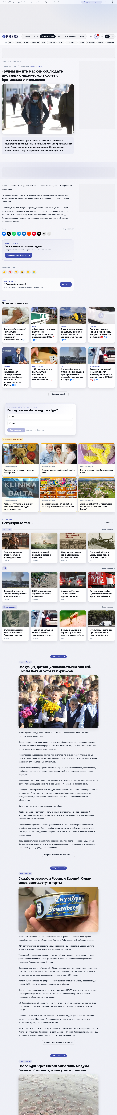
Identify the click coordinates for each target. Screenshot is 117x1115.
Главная (27, 36)
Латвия (26, 42)
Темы (5, 42)
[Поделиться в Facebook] (4, 234)
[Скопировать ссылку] (49, 234)
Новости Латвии (48, 36)
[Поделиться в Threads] (39, 234)
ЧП (4, 568)
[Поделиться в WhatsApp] (14, 234)
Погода (18, 42)
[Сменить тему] (101, 36)
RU (107, 36)
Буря (43, 42)
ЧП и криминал (70, 36)
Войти (107, 2)
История (7, 529)
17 (5, 229)
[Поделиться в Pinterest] (34, 234)
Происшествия (9, 607)
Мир (59, 36)
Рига (10, 42)
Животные (90, 42)
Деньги (60, 42)
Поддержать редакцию (92, 2)
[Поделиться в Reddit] (29, 234)
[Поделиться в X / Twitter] (9, 234)
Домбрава (110, 42)
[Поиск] (91, 36)
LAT (112, 36)
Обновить (108, 522)
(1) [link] (54, 337)
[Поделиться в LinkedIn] (24, 234)
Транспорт (51, 42)
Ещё (81, 36)
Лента (36, 36)
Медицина (35, 42)
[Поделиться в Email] (44, 234)
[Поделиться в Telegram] (19, 234)
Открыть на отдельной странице (58, 855)
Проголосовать (16, 430)
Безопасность (71, 42)
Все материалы (108, 529)
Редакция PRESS (36, 66)
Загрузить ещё (58, 394)
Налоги (82, 42)
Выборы (101, 42)
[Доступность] (112, 2)
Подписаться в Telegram (18, 255)
